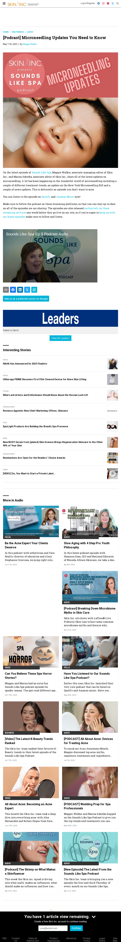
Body (5, 438)
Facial (8, 537)
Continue (76, 928)
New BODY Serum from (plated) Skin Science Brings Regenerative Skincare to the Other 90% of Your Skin (53, 444)
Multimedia (18, 32)
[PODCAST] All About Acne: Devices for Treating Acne (88, 741)
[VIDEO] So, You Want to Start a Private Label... (29, 473)
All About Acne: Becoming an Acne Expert (28, 806)
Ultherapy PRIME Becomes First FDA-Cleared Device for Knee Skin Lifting (44, 379)
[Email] (6, 290)
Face (5, 422)
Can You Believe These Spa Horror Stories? (28, 676)
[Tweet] (27, 290)
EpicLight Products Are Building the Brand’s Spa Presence (35, 426)
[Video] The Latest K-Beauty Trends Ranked (29, 741)
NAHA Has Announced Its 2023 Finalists (25, 363)
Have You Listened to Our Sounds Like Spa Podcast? (87, 676)
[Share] (13, 290)
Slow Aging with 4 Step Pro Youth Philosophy (86, 545)
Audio (30, 32)
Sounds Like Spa (41, 172)
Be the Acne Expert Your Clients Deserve (26, 545)
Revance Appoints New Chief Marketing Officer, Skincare (35, 410)
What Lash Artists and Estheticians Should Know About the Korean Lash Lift (45, 395)
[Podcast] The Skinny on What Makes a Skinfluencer (30, 871)
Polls (67, 667)
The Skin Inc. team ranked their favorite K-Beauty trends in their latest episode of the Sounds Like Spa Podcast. (31, 752)
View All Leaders (60, 338)
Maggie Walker (30, 44)
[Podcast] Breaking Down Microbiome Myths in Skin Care (89, 610)
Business (9, 733)
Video (5, 470)
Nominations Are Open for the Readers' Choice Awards (34, 457)
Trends (6, 391)
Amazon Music (65, 196)
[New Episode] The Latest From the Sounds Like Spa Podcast (87, 871)
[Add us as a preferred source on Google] (34, 290)
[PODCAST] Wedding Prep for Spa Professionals (87, 806)
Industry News (9, 407)
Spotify (45, 196)
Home (6, 32)
